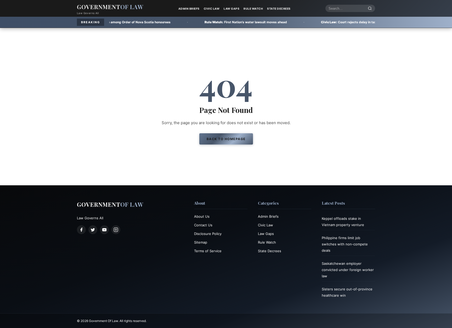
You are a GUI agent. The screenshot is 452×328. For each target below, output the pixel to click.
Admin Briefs (189, 8)
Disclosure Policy (208, 234)
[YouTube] (104, 229)
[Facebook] (81, 229)
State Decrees (279, 8)
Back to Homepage (226, 139)
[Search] (370, 8)
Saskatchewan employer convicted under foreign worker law (348, 269)
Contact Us (203, 225)
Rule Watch (253, 8)
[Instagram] (115, 229)
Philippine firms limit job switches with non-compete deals (345, 244)
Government (110, 7)
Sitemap (200, 242)
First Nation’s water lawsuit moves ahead (220, 22)
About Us (202, 216)
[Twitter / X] (92, 229)
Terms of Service (208, 251)
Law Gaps (231, 8)
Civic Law (212, 8)
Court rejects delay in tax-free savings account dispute (346, 22)
